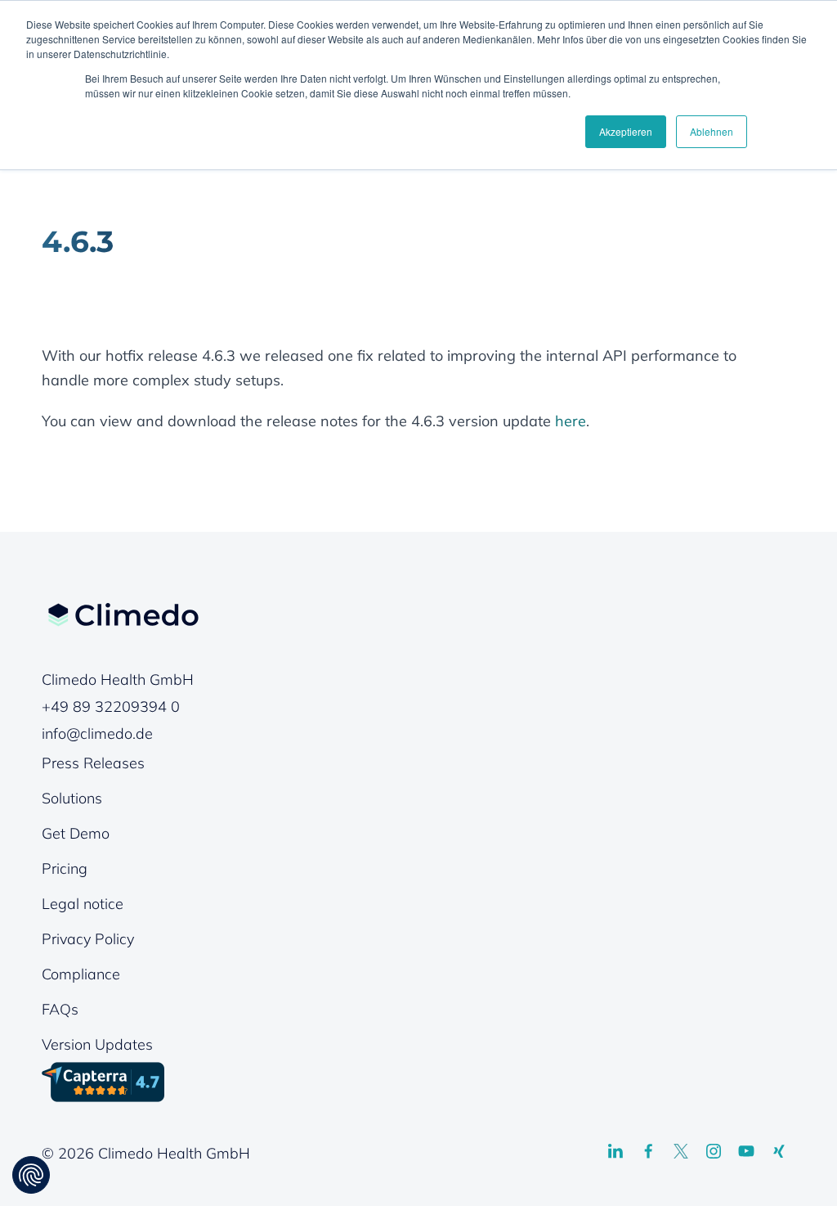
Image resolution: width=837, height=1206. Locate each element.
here (570, 421)
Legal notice (82, 903)
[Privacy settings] (31, 1175)
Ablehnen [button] (711, 131)
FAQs (60, 1009)
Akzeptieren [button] (625, 131)
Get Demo (76, 833)
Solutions (72, 798)
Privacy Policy (88, 938)
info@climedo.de (97, 733)
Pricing (64, 868)
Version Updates (97, 1044)
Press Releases (93, 763)
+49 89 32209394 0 (111, 706)
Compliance (81, 974)
